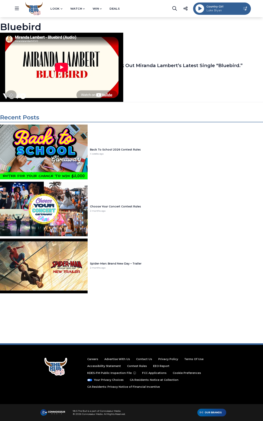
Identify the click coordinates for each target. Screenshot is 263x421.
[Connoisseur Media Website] (53, 412)
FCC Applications (154, 373)
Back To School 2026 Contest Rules (115, 149)
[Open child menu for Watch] (84, 8)
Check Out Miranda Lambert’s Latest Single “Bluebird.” (176, 65)
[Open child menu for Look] (61, 8)
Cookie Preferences (187, 373)
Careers (92, 359)
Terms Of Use (194, 359)
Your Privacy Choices (109, 380)
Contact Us (144, 359)
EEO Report (161, 366)
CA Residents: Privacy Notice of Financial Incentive (123, 387)
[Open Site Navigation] (16, 8)
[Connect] (185, 8)
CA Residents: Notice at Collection (154, 380)
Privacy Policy (168, 359)
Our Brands (213, 412)
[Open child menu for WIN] (101, 8)
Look (55, 8)
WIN (96, 8)
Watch (76, 8)
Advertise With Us (117, 359)
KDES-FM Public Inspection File (109, 373)
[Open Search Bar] (174, 8)
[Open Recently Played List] (245, 8)
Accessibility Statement (104, 366)
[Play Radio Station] (199, 8)
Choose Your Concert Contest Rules (115, 206)
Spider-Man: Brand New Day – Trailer (116, 263)
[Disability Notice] (134, 373)
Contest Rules (137, 366)
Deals (115, 8)
